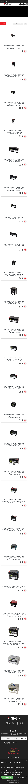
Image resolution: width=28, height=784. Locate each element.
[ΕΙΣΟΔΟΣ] (20, 4)
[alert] (14, 771)
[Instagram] (10, 1)
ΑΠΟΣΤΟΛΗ (23, 738)
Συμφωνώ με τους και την (11, 743)
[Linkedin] (4, 1)
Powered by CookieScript (14, 782)
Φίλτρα (3, 23)
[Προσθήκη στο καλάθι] (25, 51)
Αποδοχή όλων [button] (7, 777)
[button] (14, 780)
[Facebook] (2, 1)
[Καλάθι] (26, 4)
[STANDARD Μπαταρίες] (8, 4)
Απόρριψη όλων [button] (20, 777)
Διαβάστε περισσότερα (18, 770)
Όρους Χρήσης (13, 742)
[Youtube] (18, 723)
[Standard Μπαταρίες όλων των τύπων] (14, 718)
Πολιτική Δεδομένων (7, 743)
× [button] (26, 760)
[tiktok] (10, 723)
